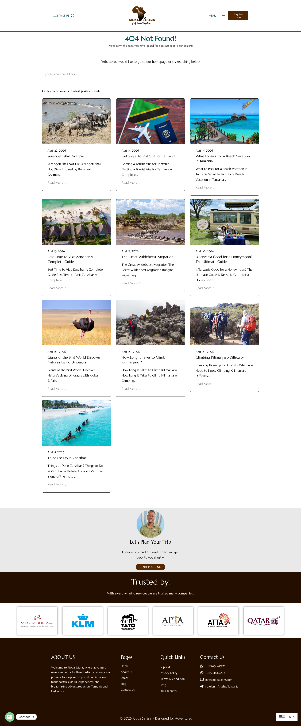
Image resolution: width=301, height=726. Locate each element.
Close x (261, 79)
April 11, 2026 (130, 251)
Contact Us (61, 16)
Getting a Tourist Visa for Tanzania (148, 156)
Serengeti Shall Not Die (66, 156)
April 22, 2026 (57, 150)
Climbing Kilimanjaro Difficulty (220, 357)
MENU (213, 16)
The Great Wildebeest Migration (147, 257)
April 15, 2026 (130, 150)
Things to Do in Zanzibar (67, 458)
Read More (56, 182)
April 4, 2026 (56, 452)
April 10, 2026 (205, 251)
